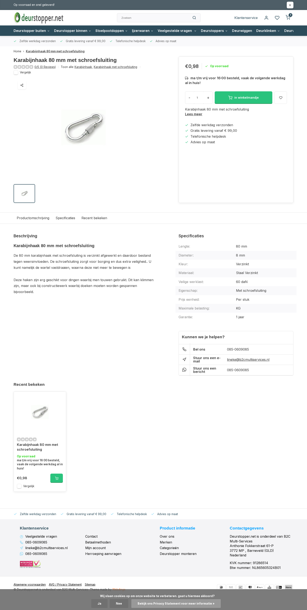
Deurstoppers (212, 31)
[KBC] (269, 587)
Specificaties (65, 218)
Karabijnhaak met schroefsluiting (115, 67)
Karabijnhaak (84, 67)
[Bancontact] (240, 587)
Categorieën (169, 548)
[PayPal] (259, 587)
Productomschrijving (33, 218)
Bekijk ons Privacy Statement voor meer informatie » (176, 603)
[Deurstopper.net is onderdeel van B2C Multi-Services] (39, 17)
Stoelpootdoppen (109, 31)
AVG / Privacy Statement (65, 584)
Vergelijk (25, 72)
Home (17, 51)
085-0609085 (238, 349)
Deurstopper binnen (70, 31)
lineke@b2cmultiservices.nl (248, 359)
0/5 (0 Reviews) (45, 67)
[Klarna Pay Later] (288, 587)
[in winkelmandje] (56, 478)
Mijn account (95, 548)
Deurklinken (266, 31)
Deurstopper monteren (178, 554)
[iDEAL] (221, 587)
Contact (91, 536)
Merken (166, 542)
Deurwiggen (242, 31)
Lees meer (193, 114)
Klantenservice (246, 18)
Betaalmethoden (98, 542)
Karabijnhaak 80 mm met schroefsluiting (55, 51)
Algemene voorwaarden (30, 584)
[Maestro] (250, 587)
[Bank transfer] (231, 587)
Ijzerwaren (141, 31)
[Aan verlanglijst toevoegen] (60, 398)
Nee (119, 603)
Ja (99, 603)
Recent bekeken (94, 218)
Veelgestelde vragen (175, 31)
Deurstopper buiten (30, 31)
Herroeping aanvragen (103, 554)
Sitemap (90, 584)
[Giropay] (279, 587)
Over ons (167, 536)
